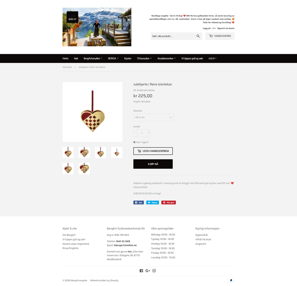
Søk (76, 58)
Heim (65, 58)
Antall (136, 126)
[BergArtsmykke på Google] (147, 271)
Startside (67, 67)
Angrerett (200, 244)
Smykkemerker (166, 58)
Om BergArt (69, 235)
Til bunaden (143, 58)
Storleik (137, 111)
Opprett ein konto (225, 28)
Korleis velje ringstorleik (76, 244)
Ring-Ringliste (71, 248)
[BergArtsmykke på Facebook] (141, 271)
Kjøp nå (153, 164)
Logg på (207, 28)
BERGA (112, 58)
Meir (212, 58)
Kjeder (127, 58)
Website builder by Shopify (104, 280)
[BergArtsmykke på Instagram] (154, 271)
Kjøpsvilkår (201, 235)
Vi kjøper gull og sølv (192, 58)
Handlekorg (222, 35)
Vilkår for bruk (203, 239)
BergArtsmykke (92, 58)
